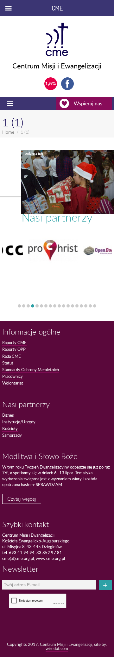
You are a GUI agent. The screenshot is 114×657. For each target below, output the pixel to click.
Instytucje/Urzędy (18, 422)
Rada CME (11, 356)
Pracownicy (12, 376)
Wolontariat (12, 383)
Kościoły (10, 428)
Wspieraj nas (88, 103)
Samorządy (12, 435)
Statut (7, 363)
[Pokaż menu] (10, 103)
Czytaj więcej (21, 498)
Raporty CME (14, 342)
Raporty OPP (14, 349)
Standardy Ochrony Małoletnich (30, 369)
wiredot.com (57, 648)
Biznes (8, 415)
